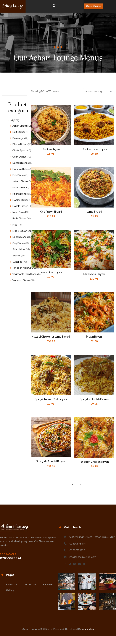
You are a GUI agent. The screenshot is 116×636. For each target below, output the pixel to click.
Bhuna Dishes (20, 144)
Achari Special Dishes (24, 125)
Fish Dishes (18, 175)
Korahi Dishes (19, 187)
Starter (16, 255)
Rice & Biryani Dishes (23, 230)
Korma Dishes (20, 193)
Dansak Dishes (20, 162)
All (11, 120)
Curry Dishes (19, 156)
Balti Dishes (19, 131)
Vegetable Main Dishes (25, 274)
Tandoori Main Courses (25, 267)
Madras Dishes (20, 199)
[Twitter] (69, 564)
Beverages (18, 138)
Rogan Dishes (20, 236)
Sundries (17, 261)
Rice (14, 224)
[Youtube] (79, 564)
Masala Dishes (20, 206)
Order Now (51, 158)
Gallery (10, 590)
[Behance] (74, 564)
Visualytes (88, 629)
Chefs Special (20, 150)
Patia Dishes (19, 218)
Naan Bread (19, 212)
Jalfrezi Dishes (20, 181)
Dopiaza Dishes (21, 169)
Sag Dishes (18, 243)
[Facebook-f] (65, 564)
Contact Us (29, 584)
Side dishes (18, 249)
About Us (11, 584)
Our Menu (47, 584)
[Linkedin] (84, 564)
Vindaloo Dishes (21, 280)
